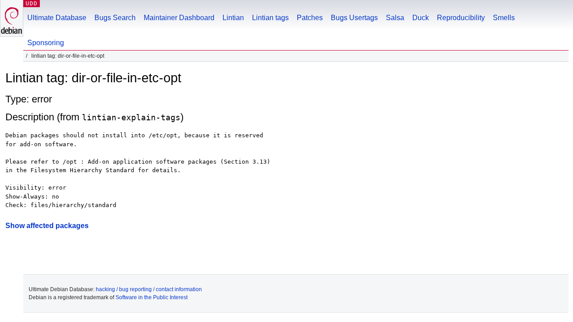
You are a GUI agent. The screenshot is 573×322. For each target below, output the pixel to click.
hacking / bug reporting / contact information (149, 289)
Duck (420, 17)
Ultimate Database (56, 17)
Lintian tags (270, 17)
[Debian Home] (11, 18)
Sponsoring (45, 43)
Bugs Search (115, 17)
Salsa (395, 17)
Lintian (233, 17)
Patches (310, 17)
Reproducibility (461, 17)
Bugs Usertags (354, 17)
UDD (32, 3)
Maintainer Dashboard (179, 17)
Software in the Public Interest (151, 297)
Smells (504, 17)
